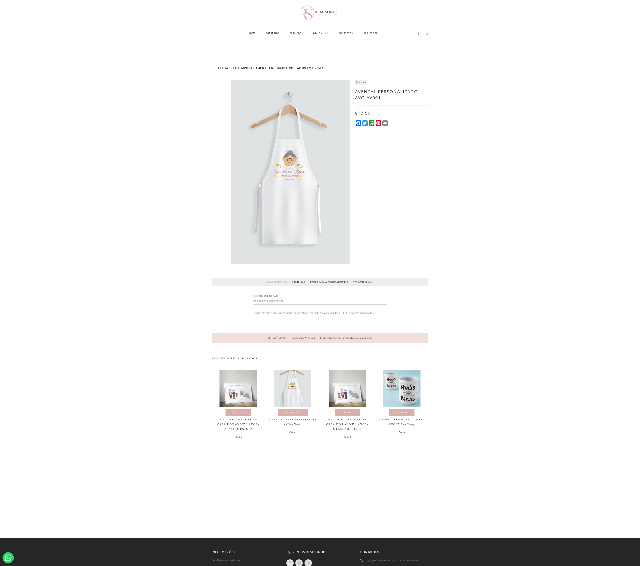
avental (337, 338)
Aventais (361, 82)
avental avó (349, 338)
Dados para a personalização (329, 282)
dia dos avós (365, 338)
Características (276, 282)
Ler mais (238, 412)
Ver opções (293, 412)
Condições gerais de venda (227, 560)
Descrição (299, 282)
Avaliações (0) (362, 282)
